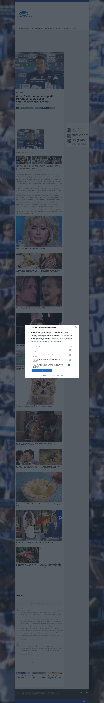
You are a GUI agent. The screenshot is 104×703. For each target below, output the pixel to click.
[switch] (69, 350)
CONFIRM (41, 370)
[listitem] (52, 347)
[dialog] (52, 351)
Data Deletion (44, 375)
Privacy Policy (60, 375)
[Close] (76, 327)
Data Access (52, 375)
